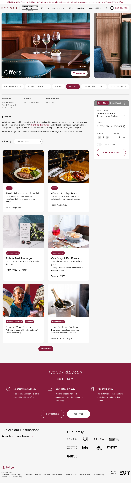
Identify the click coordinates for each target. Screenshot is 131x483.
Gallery (80, 73)
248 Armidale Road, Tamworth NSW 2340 (9, 105)
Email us (50, 102)
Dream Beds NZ (71, 475)
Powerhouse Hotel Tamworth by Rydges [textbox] (107, 114)
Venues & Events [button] (37, 87)
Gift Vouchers (118, 87)
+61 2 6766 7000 (31, 102)
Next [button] (86, 45)
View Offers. (109, 2)
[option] (65, 2)
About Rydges (16, 475)
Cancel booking (98, 475)
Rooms (100, 133)
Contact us (5, 475)
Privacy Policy (17, 477)
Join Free (78, 414)
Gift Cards (44, 8)
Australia (7, 436)
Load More (46, 349)
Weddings (80, 8)
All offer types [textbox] (22, 141)
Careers (38, 475)
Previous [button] (4, 45)
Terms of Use (6, 477)
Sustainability (95, 8)
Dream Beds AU (57, 475)
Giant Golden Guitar (40, 125)
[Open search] (108, 8)
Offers (70, 8)
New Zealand (24, 436)
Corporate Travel (84, 475)
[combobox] (28, 141)
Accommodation (12, 87)
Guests (116, 133)
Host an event (58, 8)
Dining (58, 87)
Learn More (52, 414)
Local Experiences (94, 87)
